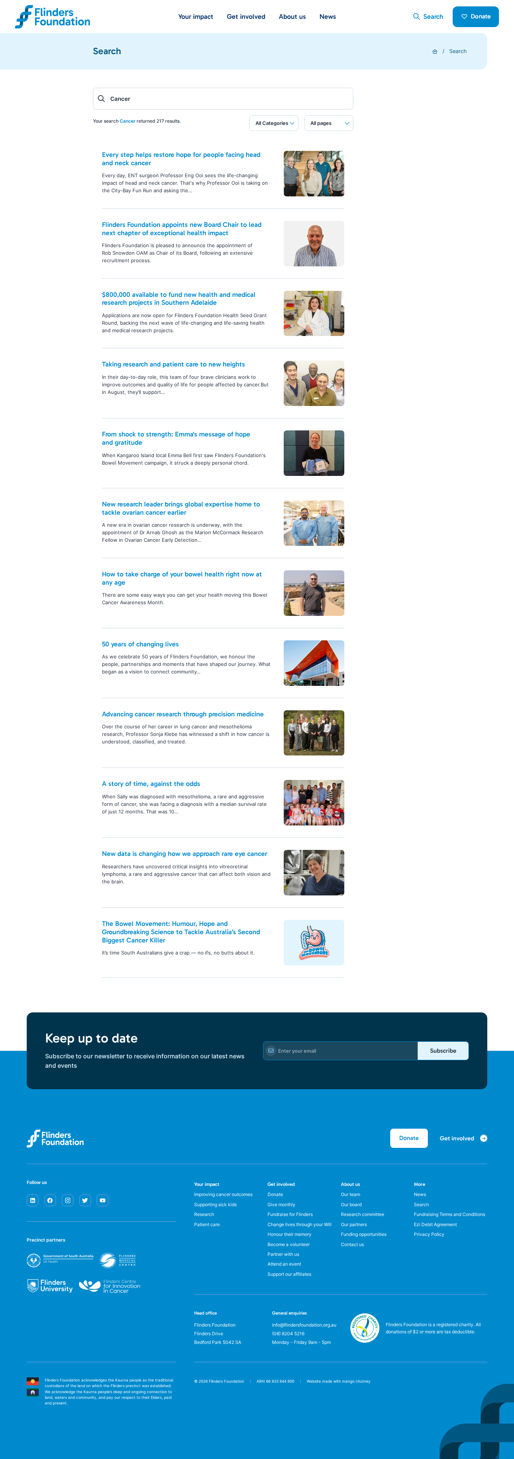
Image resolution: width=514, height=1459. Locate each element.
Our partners (354, 1224)
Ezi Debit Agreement (435, 1224)
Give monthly (281, 1204)
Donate (481, 16)
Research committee (362, 1214)
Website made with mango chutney (339, 1381)
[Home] (435, 51)
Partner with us (283, 1254)
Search (458, 51)
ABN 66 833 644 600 (275, 1381)
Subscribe (443, 1050)
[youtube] (102, 1200)
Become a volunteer (289, 1244)
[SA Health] (81, 1260)
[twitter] (85, 1200)
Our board (351, 1204)
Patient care (207, 1224)
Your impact (206, 1184)
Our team (350, 1194)
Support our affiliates (289, 1274)
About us (350, 1184)
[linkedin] (32, 1200)
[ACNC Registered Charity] (365, 1341)
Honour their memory (290, 1234)
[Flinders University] (50, 1286)
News (327, 16)
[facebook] (50, 1200)
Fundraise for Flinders (290, 1214)
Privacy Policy (429, 1234)
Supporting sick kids (215, 1204)
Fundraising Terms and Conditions (449, 1214)
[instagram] (67, 1200)
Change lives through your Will (300, 1224)
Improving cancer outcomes (223, 1194)
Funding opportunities (363, 1234)
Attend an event (284, 1264)
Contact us (352, 1244)
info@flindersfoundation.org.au (304, 1325)
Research (204, 1214)
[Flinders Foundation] (52, 17)
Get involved (281, 1184)
